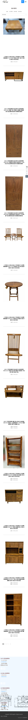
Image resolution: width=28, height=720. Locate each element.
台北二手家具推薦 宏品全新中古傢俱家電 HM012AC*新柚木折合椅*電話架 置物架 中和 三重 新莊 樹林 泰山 (14, 371)
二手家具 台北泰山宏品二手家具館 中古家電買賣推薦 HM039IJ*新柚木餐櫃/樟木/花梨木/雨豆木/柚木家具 (14, 527)
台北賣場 (11, 11)
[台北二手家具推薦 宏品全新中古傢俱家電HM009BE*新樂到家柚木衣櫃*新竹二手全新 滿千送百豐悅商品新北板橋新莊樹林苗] (14, 192)
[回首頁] (5, 1)
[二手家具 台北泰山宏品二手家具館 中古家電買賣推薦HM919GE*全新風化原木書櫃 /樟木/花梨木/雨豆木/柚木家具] (14, 451)
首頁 (7, 11)
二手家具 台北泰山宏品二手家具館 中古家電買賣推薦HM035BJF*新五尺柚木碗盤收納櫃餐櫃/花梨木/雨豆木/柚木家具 (14, 579)
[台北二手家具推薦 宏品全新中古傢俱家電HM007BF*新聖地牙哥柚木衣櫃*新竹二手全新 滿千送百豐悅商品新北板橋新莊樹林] (14, 140)
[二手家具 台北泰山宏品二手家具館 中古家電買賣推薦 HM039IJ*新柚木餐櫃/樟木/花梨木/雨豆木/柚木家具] (14, 496)
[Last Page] (10, 644)
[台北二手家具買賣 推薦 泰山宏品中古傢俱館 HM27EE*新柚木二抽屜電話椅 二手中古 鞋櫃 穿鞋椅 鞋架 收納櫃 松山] (14, 391)
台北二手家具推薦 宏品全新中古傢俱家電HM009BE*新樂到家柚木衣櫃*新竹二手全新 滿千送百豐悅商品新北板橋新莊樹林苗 (14, 214)
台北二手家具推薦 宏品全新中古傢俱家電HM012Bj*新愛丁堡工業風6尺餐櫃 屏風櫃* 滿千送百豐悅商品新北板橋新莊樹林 (14, 110)
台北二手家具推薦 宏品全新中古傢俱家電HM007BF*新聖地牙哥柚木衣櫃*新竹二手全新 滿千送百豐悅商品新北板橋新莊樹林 (14, 162)
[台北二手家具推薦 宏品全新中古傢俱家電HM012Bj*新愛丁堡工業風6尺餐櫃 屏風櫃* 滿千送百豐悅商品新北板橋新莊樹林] (14, 76)
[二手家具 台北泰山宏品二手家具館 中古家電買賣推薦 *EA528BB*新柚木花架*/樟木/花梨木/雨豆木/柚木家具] (14, 26)
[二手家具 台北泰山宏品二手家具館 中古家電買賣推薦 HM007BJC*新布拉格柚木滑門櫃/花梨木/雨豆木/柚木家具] (14, 609)
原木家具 (15, 11)
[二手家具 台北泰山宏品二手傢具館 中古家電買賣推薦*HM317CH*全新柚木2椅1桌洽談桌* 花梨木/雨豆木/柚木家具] (14, 234)
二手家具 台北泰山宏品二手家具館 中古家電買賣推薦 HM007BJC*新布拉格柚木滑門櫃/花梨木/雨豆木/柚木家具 (14, 631)
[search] (22, 1)
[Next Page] (9, 644)
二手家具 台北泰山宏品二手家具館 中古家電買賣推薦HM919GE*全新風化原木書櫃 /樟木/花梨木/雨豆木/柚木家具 (14, 475)
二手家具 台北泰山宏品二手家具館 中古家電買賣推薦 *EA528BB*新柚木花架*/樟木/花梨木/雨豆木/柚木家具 (14, 58)
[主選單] (25, 1)
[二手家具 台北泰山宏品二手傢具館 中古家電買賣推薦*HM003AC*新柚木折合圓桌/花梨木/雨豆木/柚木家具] (14, 290)
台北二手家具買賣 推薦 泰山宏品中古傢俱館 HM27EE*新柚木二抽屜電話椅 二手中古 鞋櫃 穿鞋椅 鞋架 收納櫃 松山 (14, 423)
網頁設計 (25, 717)
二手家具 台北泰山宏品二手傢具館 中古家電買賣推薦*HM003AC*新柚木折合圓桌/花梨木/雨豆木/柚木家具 (14, 319)
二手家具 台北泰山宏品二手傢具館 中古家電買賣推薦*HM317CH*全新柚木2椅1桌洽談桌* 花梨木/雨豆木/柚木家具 (14, 266)
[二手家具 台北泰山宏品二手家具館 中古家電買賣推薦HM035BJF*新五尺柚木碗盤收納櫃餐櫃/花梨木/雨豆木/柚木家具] (14, 552)
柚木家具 (20, 11)
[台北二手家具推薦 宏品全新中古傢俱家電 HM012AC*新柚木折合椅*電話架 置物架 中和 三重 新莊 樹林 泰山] (14, 347)
